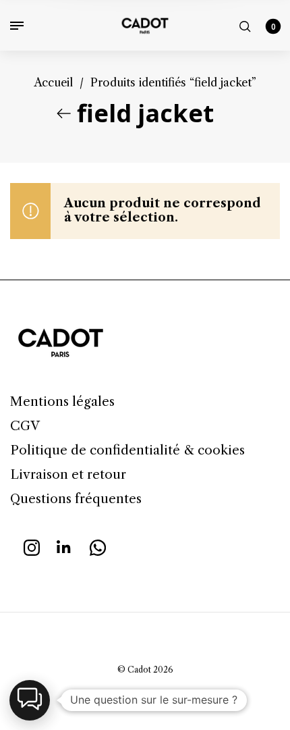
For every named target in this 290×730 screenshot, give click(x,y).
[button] (29, 700)
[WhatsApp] (98, 546)
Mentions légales (62, 401)
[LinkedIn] (65, 546)
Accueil (53, 82)
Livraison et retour (68, 474)
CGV (25, 426)
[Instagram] (32, 546)
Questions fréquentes (76, 498)
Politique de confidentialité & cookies (127, 450)
